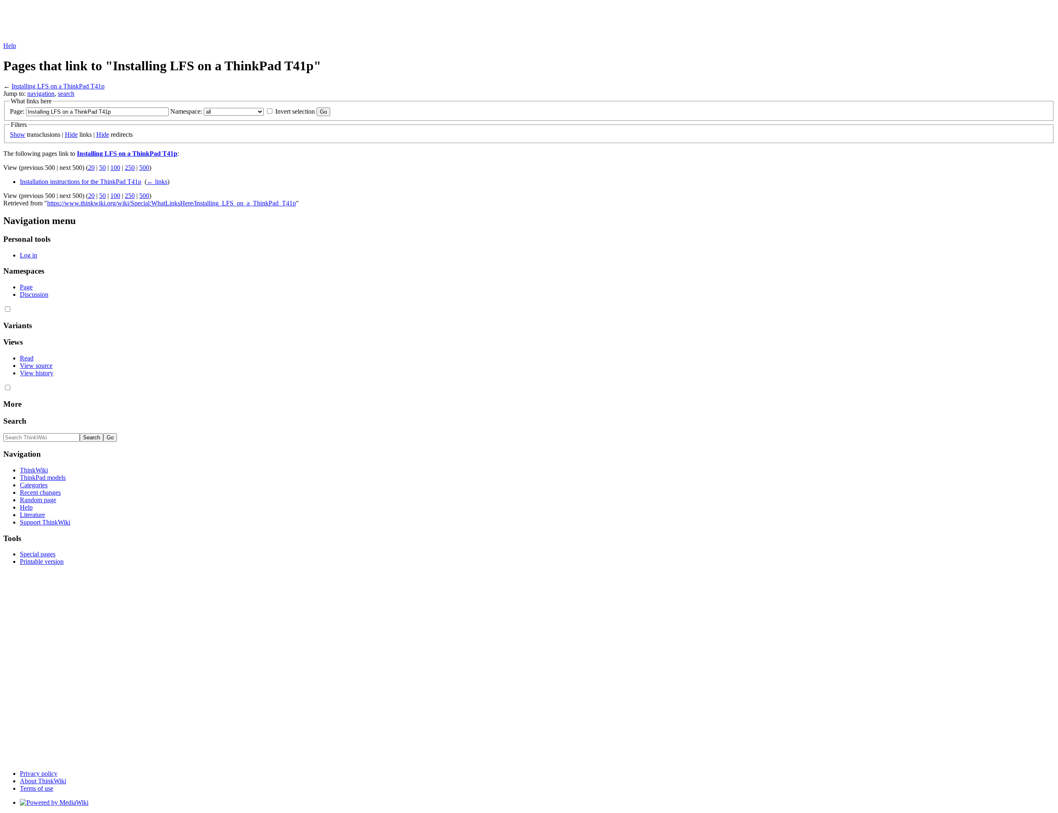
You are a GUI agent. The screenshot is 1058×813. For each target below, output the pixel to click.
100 (115, 167)
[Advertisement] (153, 22)
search (66, 93)
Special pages (37, 554)
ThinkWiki (34, 470)
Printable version (42, 561)
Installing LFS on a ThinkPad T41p (58, 86)
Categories (34, 485)
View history (36, 373)
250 (130, 167)
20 (91, 167)
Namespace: (186, 111)
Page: (17, 111)
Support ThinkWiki (45, 522)
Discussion (34, 294)
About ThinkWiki (43, 780)
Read (26, 358)
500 (144, 167)
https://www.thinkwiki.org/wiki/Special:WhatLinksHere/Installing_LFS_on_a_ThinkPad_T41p (171, 203)
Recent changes (40, 492)
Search (14, 421)
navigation (41, 93)
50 (102, 167)
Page (26, 287)
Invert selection (295, 111)
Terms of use (36, 788)
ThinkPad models (43, 477)
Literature (32, 514)
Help (9, 45)
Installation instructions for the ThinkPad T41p (80, 181)
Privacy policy (38, 773)
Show (17, 134)
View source (36, 365)
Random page (38, 499)
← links (157, 181)
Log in (28, 255)
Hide (71, 134)
